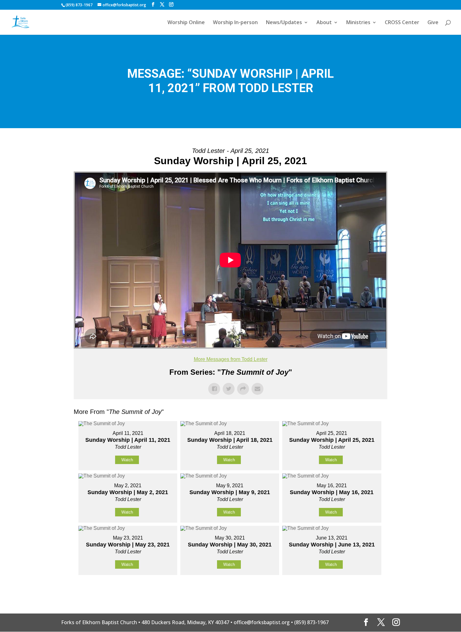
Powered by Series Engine (364, 590)
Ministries (358, 23)
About (324, 23)
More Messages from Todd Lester (231, 359)
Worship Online (186, 23)
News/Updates (284, 23)
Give (432, 23)
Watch (127, 459)
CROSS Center (402, 23)
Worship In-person (235, 23)
